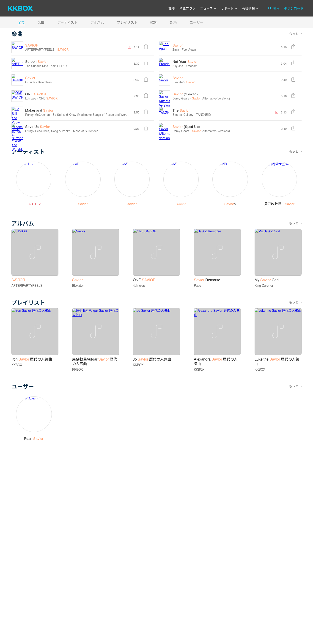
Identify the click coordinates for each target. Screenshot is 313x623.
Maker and (39, 110)
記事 (173, 22)
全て (21, 22)
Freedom (192, 65)
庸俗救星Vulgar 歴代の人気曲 (94, 361)
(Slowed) (185, 93)
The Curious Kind (36, 65)
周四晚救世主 (279, 203)
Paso (197, 285)
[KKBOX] (20, 8)
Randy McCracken (37, 114)
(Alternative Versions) (211, 98)
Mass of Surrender (85, 131)
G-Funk (30, 82)
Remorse (207, 279)
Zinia (176, 49)
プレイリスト (127, 22)
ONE (36, 93)
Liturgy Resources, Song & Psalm (47, 131)
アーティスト (67, 22)
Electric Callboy (183, 114)
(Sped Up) (186, 126)
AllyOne (178, 65)
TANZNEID (203, 114)
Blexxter (178, 82)
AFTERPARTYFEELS (40, 49)
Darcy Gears (181, 98)
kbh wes (30, 98)
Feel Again (189, 49)
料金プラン (187, 8)
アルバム (97, 22)
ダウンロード (293, 8)
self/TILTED (59, 65)
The (181, 110)
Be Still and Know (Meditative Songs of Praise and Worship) (92, 114)
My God (267, 279)
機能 (171, 8)
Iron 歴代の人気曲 (31, 359)
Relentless (45, 82)
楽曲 (41, 22)
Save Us (37, 126)
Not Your (185, 61)
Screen (36, 61)
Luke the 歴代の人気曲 (277, 361)
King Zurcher (264, 285)
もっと (293, 34)
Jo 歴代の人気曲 (152, 359)
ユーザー (196, 22)
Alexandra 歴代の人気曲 (216, 361)
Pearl (34, 438)
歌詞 (153, 22)
